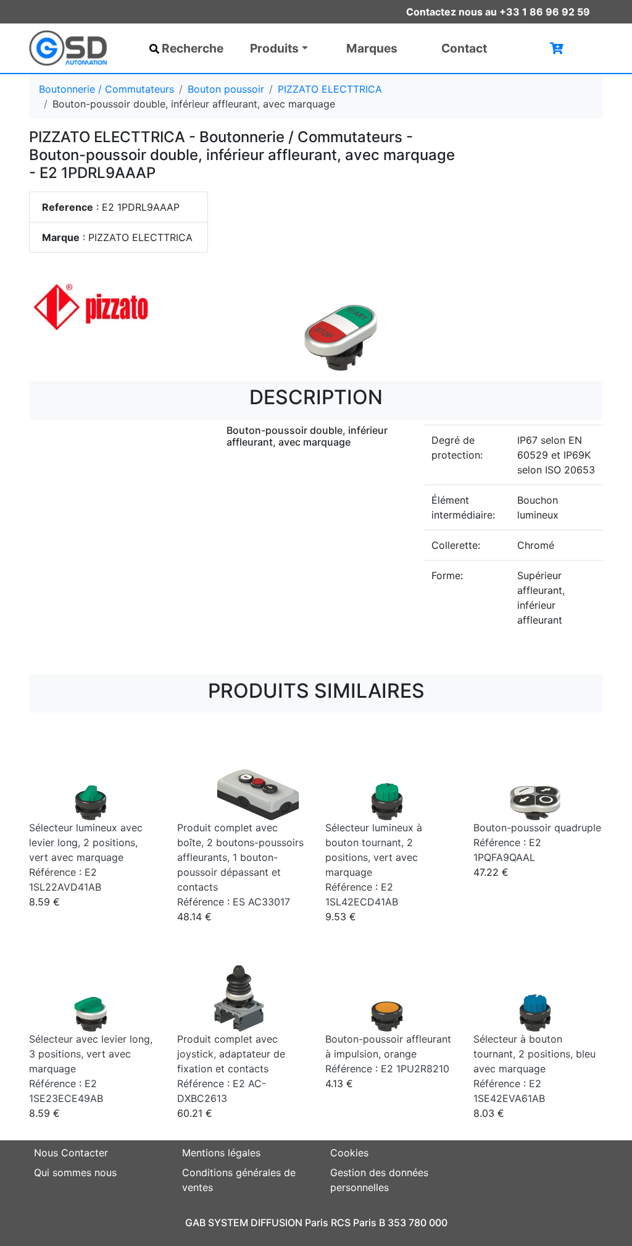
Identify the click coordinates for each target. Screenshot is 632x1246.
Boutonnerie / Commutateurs (106, 89)
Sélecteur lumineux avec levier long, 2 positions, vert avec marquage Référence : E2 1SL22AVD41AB (86, 857)
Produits (274, 48)
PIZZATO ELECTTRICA (330, 89)
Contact (464, 48)
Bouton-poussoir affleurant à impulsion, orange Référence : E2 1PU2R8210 (388, 1054)
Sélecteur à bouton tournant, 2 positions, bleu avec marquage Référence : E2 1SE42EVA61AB (534, 1068)
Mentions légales (221, 1152)
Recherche (192, 48)
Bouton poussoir (226, 89)
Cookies (349, 1152)
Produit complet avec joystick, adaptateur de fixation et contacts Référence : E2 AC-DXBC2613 (231, 1068)
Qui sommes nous (75, 1172)
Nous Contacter (71, 1152)
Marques (371, 48)
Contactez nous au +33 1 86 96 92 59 (498, 12)
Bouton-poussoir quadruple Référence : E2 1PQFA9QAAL (537, 842)
